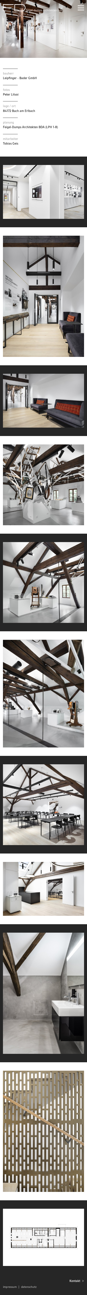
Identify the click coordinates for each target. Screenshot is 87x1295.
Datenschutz (29, 1287)
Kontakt (74, 1281)
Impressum (10, 1287)
